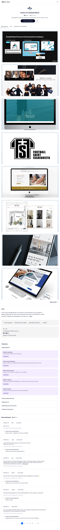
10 (37, 523)
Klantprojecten (4, 26)
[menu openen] (57, 2)
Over (11, 26)
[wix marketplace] (6, 2)
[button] (30, 46)
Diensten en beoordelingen (20, 26)
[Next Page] (40, 523)
